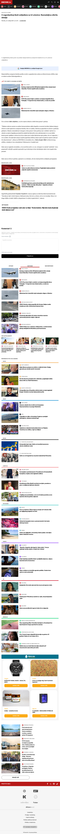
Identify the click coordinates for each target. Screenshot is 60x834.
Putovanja (34, 6)
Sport (11, 6)
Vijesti (5, 6)
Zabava (55, 6)
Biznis (49, 6)
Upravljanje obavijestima (31, 826)
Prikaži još (15, 777)
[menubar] (55, 2)
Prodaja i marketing (30, 815)
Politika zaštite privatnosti (30, 819)
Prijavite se (30, 256)
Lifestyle (26, 6)
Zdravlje (41, 6)
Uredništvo (30, 812)
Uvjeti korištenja (30, 817)
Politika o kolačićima (30, 822)
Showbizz (18, 6)
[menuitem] (55, 2)
